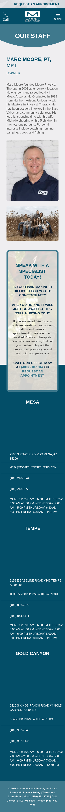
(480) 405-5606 (26, 800)
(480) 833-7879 (19, 605)
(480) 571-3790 (40, 796)
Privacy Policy (31, 792)
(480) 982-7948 (19, 730)
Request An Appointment (36, 4)
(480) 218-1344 (32, 367)
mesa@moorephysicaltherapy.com (33, 467)
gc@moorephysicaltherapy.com (31, 719)
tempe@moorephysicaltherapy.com (34, 594)
